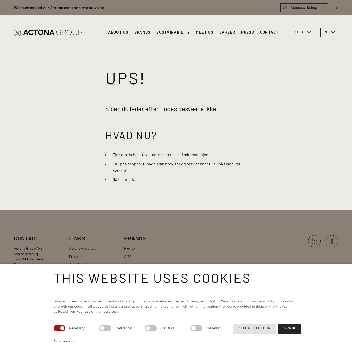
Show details (64, 341)
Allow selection (254, 328)
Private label (78, 256)
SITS (127, 256)
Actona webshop (82, 248)
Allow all (290, 328)
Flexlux (129, 248)
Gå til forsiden (125, 179)
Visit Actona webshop (300, 7)
